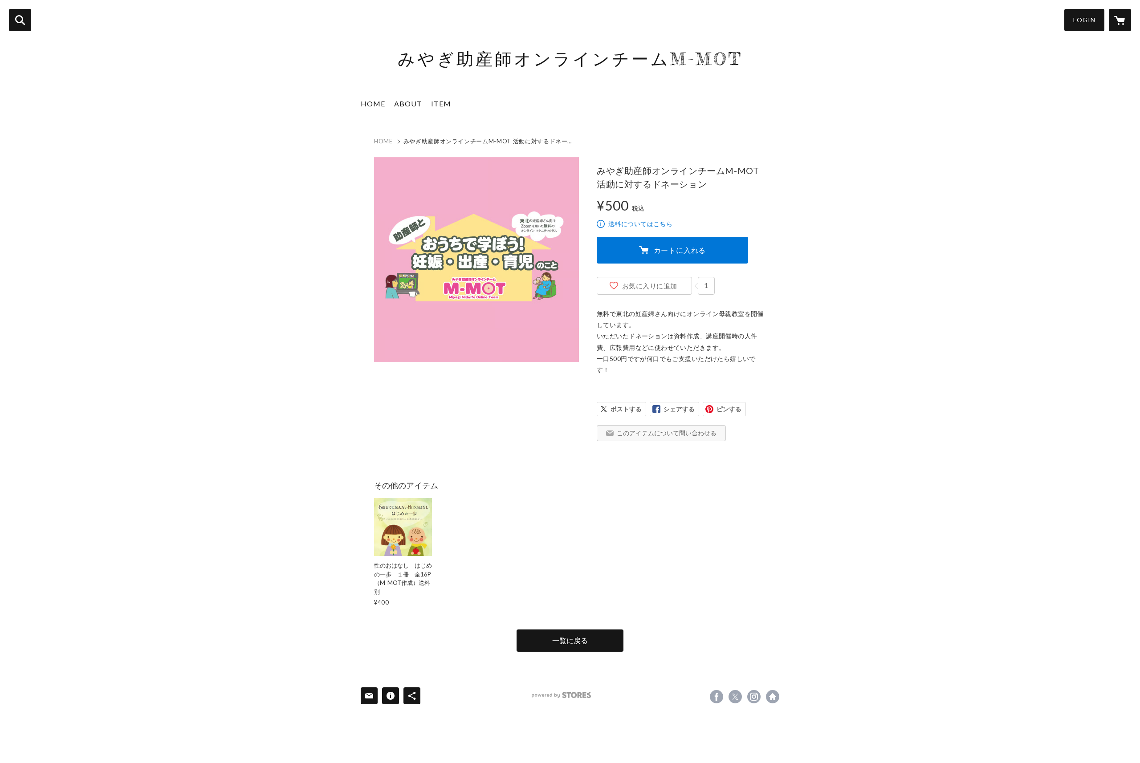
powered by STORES (561, 695)
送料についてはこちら (640, 223)
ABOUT (408, 103)
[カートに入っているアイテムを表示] (1120, 20)
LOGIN (1084, 20)
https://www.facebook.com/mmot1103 (716, 696)
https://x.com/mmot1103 (735, 696)
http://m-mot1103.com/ (772, 696)
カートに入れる (680, 250)
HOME (373, 103)
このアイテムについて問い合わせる (667, 433)
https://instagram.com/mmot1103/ (754, 696)
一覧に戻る (570, 640)
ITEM (441, 103)
